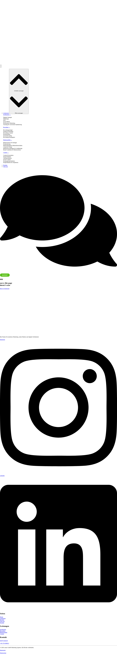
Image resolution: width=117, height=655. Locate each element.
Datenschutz (3, 653)
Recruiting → (6, 127)
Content (2, 634)
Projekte (2, 620)
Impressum (2, 650)
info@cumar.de (4, 640)
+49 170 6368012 (4, 643)
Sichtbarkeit (3, 629)
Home (1, 617)
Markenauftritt (3, 632)
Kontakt (2, 622)
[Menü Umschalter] (1, 66)
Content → (6, 152)
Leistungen (3, 618)
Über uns (2, 621)
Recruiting (2, 631)
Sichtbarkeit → (7, 114)
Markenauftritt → (7, 140)
